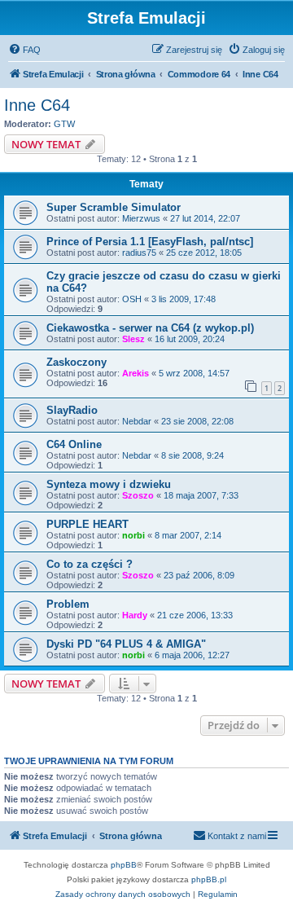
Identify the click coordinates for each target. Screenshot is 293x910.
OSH (132, 299)
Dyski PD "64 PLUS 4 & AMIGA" (126, 644)
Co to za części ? (89, 564)
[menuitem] (24, 49)
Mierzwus (141, 218)
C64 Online (74, 444)
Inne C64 (37, 105)
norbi (133, 535)
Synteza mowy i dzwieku (108, 484)
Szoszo (138, 495)
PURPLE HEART (87, 524)
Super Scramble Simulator (113, 207)
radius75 (139, 252)
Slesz (133, 339)
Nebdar (136, 421)
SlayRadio (72, 410)
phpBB (124, 864)
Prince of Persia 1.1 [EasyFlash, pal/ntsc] (149, 241)
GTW (64, 124)
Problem (68, 604)
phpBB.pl (208, 879)
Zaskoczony (76, 362)
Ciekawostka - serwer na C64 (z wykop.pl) (150, 328)
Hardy (134, 615)
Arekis (135, 373)
